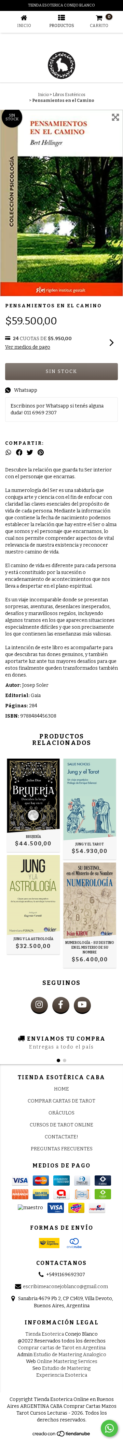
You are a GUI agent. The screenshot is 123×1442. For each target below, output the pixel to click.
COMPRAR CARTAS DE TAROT (61, 1101)
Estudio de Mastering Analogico (69, 1355)
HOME (61, 1089)
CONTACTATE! (61, 1137)
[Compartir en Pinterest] (41, 452)
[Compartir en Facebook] (19, 452)
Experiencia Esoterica (61, 1375)
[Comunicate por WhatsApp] (109, 1428)
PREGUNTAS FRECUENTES (62, 1149)
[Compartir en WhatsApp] (8, 452)
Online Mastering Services (67, 1361)
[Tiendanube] (62, 1435)
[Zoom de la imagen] (115, 117)
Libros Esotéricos (69, 94)
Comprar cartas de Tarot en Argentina (62, 1348)
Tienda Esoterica (44, 1334)
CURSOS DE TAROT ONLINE (61, 1125)
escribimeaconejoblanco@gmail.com (65, 1287)
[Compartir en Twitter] (30, 452)
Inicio (43, 94)
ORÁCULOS (61, 1113)
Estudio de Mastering (66, 1368)
